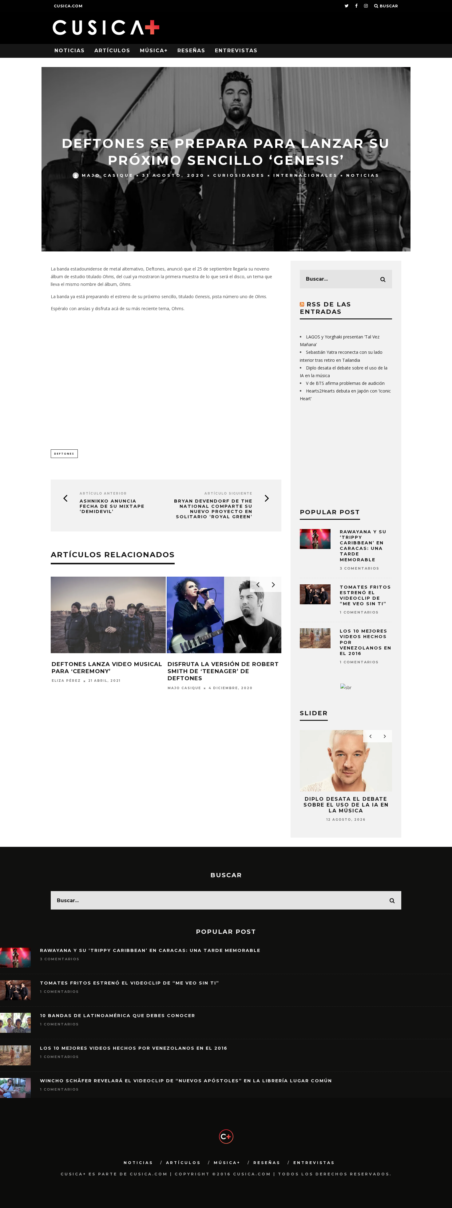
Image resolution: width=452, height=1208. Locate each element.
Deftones (64, 454)
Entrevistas (236, 50)
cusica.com (68, 6)
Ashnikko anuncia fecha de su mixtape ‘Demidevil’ (112, 506)
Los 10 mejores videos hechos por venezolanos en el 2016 (134, 1048)
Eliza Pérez (66, 681)
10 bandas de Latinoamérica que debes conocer (117, 1015)
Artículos (112, 50)
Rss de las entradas (325, 308)
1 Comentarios (359, 612)
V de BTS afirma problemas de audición (345, 383)
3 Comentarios (359, 568)
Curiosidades (239, 175)
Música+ (154, 50)
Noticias (69, 50)
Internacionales (305, 175)
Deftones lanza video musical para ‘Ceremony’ (107, 668)
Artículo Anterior (103, 493)
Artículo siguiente (228, 493)
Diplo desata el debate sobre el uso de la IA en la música (346, 805)
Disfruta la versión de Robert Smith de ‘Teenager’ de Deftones (223, 671)
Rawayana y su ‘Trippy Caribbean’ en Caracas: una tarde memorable (363, 546)
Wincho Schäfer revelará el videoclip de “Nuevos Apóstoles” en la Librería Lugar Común (186, 1081)
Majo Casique (108, 175)
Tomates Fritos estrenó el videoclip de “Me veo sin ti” (365, 595)
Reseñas (191, 50)
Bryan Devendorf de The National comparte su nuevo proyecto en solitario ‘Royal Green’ (213, 509)
